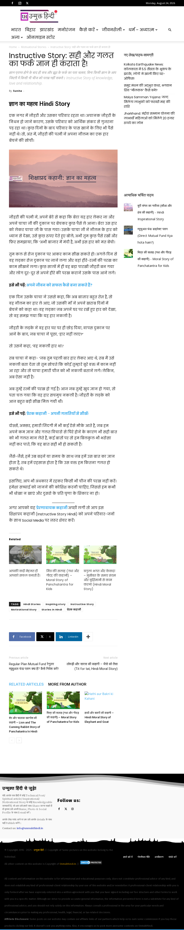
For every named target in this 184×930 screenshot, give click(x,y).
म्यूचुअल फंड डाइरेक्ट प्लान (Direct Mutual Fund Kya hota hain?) (155, 235)
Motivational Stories (33, 47)
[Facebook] (12, 3)
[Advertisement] (122, 16)
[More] (88, 636)
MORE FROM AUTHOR (67, 684)
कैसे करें (87, 30)
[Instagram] (19, 3)
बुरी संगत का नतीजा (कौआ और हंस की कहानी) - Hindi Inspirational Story (155, 212)
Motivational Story (24, 609)
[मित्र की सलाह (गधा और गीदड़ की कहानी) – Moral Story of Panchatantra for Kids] (63, 700)
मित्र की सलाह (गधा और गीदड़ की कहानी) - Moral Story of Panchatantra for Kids (155, 259)
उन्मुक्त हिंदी (39, 850)
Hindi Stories (32, 604)
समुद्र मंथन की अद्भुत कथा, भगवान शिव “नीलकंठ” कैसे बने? (148, 87)
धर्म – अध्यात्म (141, 30)
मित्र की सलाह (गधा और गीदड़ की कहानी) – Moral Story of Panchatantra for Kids (62, 580)
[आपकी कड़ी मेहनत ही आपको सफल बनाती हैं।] (25, 554)
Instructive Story (82, 604)
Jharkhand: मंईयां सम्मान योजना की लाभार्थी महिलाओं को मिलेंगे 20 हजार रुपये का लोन (149, 118)
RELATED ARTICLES (26, 684)
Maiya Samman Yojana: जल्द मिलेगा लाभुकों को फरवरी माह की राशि (147, 102)
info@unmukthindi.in (30, 828)
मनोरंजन (66, 30)
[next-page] (19, 740)
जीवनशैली (112, 30)
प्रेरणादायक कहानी (52, 507)
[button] (169, 30)
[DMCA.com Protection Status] (91, 863)
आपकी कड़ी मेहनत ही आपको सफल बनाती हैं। (24, 573)
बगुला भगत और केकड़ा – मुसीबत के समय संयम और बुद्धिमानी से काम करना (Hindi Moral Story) (100, 580)
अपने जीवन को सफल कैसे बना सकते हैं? (59, 285)
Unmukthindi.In (68, 863)
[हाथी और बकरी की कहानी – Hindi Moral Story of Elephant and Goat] (101, 700)
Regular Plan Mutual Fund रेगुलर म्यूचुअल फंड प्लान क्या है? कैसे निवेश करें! (34, 666)
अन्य (15, 37)
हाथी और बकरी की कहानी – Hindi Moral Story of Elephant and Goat (99, 717)
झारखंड (47, 30)
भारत (16, 30)
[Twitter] (66, 809)
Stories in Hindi (52, 609)
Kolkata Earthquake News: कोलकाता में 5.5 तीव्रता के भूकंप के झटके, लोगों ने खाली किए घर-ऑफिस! (147, 71)
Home (13, 47)
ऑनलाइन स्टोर (40, 37)
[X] (27, 3)
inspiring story (56, 604)
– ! (57, 413)
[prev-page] (12, 740)
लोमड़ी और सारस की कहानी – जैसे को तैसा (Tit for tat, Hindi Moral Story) (92, 666)
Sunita (17, 90)
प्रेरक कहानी (74, 609)
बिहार (30, 30)
